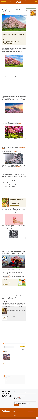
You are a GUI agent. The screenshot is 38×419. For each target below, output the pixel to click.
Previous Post (17, 338)
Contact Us (14, 415)
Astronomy (21, 398)
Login (36, 1)
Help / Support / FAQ (14, 411)
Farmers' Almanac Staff (11, 316)
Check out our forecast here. (7, 277)
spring (8, 276)
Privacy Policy (28, 403)
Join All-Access (5, 284)
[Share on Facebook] (3, 14)
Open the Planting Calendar (14, 205)
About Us (14, 410)
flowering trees (17, 275)
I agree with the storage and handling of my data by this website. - (22, 403)
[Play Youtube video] (13, 261)
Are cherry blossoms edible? (5, 300)
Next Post (23, 338)
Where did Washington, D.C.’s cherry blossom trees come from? (9, 297)
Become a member (3, 1)
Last (25, 392)
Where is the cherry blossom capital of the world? (8, 298)
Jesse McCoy (9, 376)
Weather (15, 398)
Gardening (18, 398)
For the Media (14, 412)
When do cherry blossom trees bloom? (6, 296)
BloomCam (14, 151)
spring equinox (19, 123)
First (14, 392)
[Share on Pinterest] (4, 14)
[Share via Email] (2, 14)
